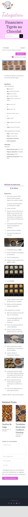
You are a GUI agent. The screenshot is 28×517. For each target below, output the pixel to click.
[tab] (14, 188)
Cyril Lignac (21, 394)
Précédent (6, 48)
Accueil (4, 50)
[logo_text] (13, 13)
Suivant (23, 48)
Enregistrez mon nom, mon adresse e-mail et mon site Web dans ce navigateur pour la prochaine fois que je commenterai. (14, 472)
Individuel (9, 394)
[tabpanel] (14, 191)
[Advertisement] (14, 170)
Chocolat (16, 394)
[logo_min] (7, 2)
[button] (3, 421)
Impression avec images (20, 57)
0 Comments (6, 430)
